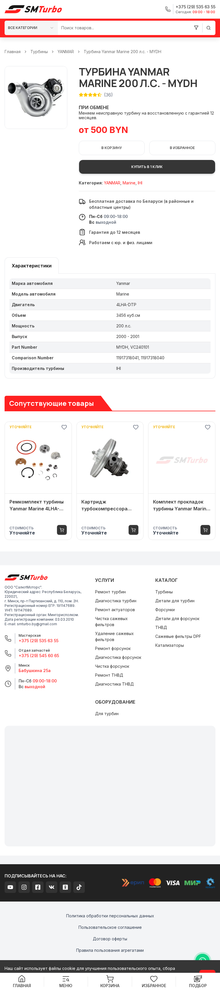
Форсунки (165, 609)
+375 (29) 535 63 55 (38, 640)
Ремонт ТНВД (109, 675)
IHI (140, 182)
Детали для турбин (175, 600)
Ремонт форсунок (113, 648)
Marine (129, 182)
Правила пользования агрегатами (110, 950)
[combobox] (31, 28)
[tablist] (32, 265)
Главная (13, 51)
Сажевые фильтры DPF (178, 636)
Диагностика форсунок (118, 657)
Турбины (39, 51)
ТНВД (161, 627)
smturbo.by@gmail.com (37, 624)
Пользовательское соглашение (110, 927)
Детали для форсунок (177, 618)
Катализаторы (169, 645)
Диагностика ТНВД (114, 684)
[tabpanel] (110, 326)
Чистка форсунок (112, 666)
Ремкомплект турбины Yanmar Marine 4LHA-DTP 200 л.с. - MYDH (36, 505)
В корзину (111, 148)
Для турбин (107, 713)
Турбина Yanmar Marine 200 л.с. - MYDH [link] (122, 51)
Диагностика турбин (115, 600)
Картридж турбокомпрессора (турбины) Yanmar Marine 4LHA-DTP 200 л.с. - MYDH (106, 505)
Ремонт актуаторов (115, 609)
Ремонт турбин (110, 591)
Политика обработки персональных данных (110, 915)
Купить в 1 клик (147, 167)
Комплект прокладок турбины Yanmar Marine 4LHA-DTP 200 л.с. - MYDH (181, 505)
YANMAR (66, 51)
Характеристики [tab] (32, 266)
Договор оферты (110, 938)
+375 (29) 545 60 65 (39, 655)
